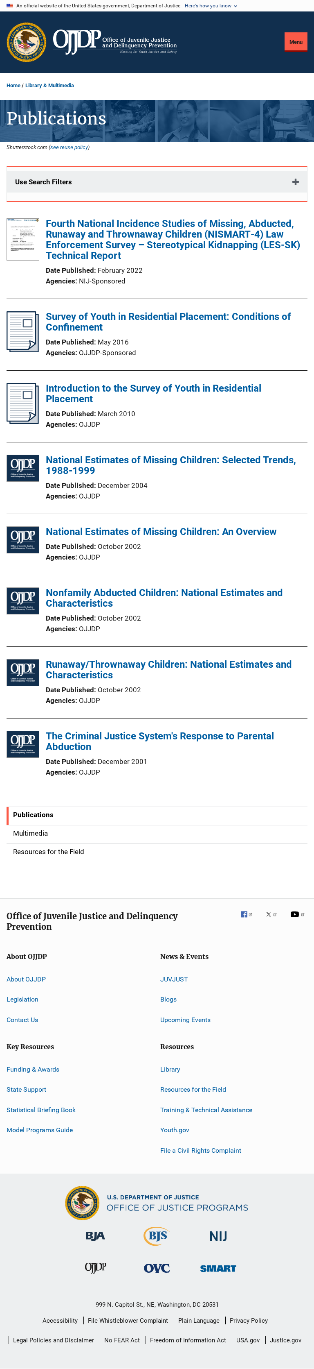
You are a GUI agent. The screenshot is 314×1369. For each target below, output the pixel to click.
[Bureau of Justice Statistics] (157, 1247)
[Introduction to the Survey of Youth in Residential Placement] (23, 421)
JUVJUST (174, 979)
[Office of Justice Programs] (27, 42)
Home (13, 85)
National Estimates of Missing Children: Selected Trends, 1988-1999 (171, 465)
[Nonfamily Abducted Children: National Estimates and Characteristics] (23, 602)
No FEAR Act (122, 1340)
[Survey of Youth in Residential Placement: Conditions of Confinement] (23, 350)
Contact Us (22, 1020)
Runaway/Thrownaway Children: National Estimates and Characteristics (169, 670)
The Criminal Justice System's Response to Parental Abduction (160, 741)
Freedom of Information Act (188, 1340)
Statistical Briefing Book (41, 1110)
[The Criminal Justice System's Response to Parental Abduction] (23, 746)
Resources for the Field (193, 1089)
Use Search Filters (43, 182)
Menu (296, 42)
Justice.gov (285, 1340)
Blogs (168, 999)
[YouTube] (299, 920)
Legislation (22, 999)
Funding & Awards (33, 1069)
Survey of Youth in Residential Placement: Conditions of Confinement (168, 322)
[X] (274, 920)
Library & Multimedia (49, 85)
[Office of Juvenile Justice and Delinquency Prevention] (95, 1275)
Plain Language (199, 1320)
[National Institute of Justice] (218, 1242)
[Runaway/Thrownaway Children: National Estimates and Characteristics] (23, 674)
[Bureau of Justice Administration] (95, 1242)
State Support (26, 1089)
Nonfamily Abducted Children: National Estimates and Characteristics (164, 598)
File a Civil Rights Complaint (200, 1150)
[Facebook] (250, 920)
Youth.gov (174, 1130)
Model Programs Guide (40, 1130)
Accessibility (60, 1320)
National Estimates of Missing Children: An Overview (161, 531)
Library (170, 1069)
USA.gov (248, 1340)
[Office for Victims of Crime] (157, 1274)
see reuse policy (69, 147)
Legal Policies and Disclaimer (53, 1340)
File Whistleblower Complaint (128, 1320)
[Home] (115, 42)
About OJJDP (26, 979)
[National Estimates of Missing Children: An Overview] (23, 541)
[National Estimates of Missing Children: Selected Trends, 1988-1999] (23, 470)
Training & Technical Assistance (206, 1110)
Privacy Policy (249, 1320)
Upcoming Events (185, 1020)
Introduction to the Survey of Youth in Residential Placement (153, 394)
